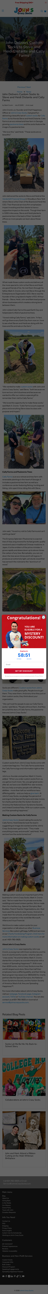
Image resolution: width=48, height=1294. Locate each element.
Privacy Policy (39, 676)
